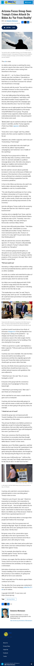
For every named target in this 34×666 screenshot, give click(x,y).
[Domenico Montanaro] (5, 613)
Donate (29, 2)
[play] (2, 664)
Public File (5, 649)
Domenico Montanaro (12, 21)
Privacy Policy (6, 646)
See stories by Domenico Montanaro (21, 620)
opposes (16, 126)
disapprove (11, 331)
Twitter (5, 656)
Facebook (5, 653)
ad (5, 61)
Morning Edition (11, 599)
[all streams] (32, 664)
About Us (5, 642)
